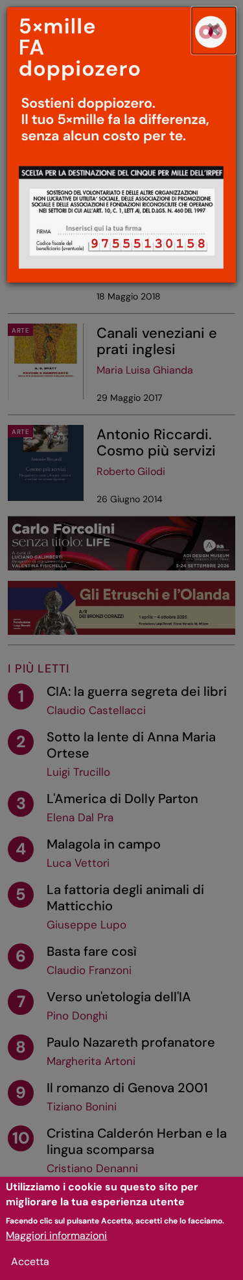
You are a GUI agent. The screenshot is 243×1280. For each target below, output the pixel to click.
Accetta (30, 1261)
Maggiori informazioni (56, 1235)
